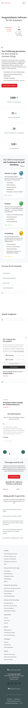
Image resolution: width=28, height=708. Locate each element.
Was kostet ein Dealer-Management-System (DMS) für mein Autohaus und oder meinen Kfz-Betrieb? (13, 522)
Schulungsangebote (8, 647)
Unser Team (7, 620)
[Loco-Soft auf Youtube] (8, 683)
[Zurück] (5, 452)
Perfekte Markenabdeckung (9, 278)
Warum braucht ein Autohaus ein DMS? (12, 516)
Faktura (5, 581)
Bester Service (6, 283)
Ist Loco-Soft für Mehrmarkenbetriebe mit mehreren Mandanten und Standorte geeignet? (12, 531)
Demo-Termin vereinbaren (9, 85)
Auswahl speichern (14, 363)
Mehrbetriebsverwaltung (9, 611)
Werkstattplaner (7, 578)
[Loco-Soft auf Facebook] (12, 683)
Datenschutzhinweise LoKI (13, 701)
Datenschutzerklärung (19, 351)
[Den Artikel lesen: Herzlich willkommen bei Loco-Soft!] (14, 327)
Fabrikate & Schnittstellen (10, 559)
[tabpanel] (14, 436)
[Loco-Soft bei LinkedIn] (19, 683)
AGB (21, 703)
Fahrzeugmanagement (9, 591)
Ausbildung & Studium (9, 632)
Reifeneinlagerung (8, 573)
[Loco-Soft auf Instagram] (15, 683)
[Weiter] (23, 452)
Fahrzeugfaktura (8, 593)
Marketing (11, 355)
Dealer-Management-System (10, 553)
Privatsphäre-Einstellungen (11, 703)
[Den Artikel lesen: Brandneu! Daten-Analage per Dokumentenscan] (14, 389)
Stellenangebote (7, 630)
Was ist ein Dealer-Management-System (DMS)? (12, 510)
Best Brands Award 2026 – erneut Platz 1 (13, 372)
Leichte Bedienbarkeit (8, 288)
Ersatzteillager (7, 571)
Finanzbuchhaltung (8, 603)
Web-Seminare (7, 644)
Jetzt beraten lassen (14, 476)
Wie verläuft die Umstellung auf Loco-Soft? (13, 538)
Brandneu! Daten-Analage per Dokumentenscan (13, 403)
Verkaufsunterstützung (9, 596)
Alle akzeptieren (14, 367)
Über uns (6, 617)
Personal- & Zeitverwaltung (10, 605)
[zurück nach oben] (25, 705)
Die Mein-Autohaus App (10, 556)
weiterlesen (5, 376)
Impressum (9, 699)
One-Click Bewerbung (9, 635)
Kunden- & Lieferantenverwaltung (12, 588)
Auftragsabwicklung (9, 576)
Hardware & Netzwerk (9, 654)
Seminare (6, 642)
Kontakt (6, 623)
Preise (5, 564)
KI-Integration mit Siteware (10, 561)
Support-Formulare (8, 659)
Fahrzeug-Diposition (9, 608)
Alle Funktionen (6, 273)
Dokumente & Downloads (10, 657)
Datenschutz (17, 699)
